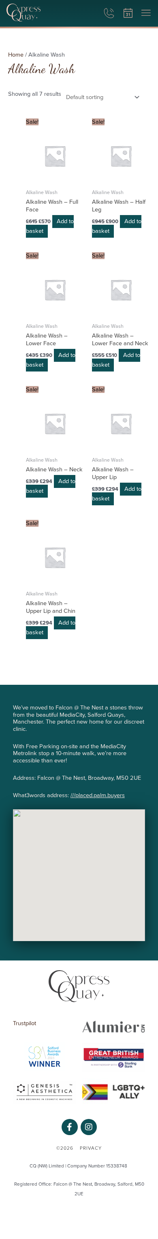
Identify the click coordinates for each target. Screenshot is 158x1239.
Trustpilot (24, 1023)
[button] (146, 13)
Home (15, 54)
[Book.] (128, 13)
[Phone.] (108, 13)
